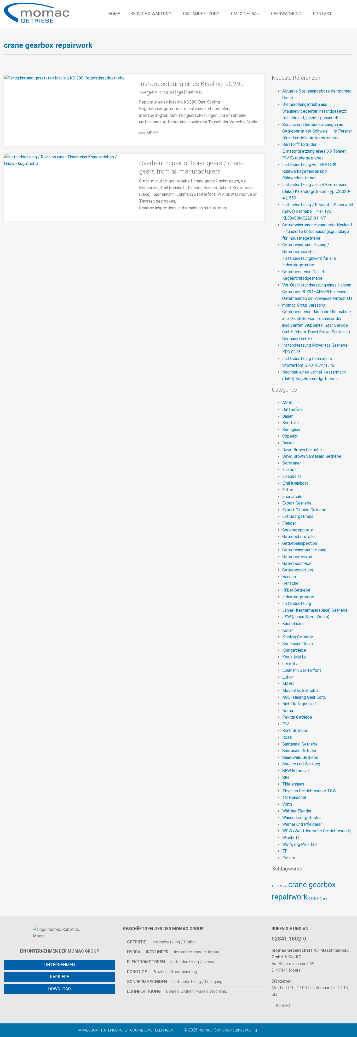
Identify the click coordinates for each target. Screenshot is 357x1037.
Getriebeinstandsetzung (304, 549)
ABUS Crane (279, 886)
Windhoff (290, 837)
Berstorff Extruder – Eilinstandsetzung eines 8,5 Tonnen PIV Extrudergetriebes (314, 151)
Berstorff (291, 422)
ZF (284, 851)
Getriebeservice (297, 563)
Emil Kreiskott (295, 483)
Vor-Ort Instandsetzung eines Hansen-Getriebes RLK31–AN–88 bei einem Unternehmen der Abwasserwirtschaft (317, 292)
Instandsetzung (296, 603)
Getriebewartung (297, 570)
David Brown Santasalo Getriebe (311, 456)
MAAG (288, 683)
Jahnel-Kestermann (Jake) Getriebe (315, 610)
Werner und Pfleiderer (302, 824)
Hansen (289, 576)
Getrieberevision (297, 556)
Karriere (59, 976)
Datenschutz (114, 1030)
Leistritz (290, 663)
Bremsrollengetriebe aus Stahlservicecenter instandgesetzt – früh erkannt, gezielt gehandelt (316, 111)
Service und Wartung (301, 763)
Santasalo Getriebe (300, 744)
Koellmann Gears (297, 643)
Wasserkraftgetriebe (301, 817)
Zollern (288, 857)
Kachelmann (293, 623)
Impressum (88, 1030)
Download (59, 988)
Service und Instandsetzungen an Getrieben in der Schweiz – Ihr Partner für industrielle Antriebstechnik (317, 131)
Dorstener (291, 463)
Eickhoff (290, 469)
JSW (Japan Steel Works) (305, 616)
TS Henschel (294, 797)
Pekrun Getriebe (297, 717)
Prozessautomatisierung (162, 971)
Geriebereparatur (297, 530)
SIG (285, 777)
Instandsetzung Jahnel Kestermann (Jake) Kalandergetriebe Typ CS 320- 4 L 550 (316, 191)
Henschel (291, 583)
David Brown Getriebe (302, 449)
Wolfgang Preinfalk (300, 844)
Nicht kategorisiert (299, 703)
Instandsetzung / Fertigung (174, 981)
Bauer (287, 416)
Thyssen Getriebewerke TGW (309, 790)
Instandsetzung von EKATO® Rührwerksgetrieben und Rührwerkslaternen (309, 171)
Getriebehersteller (299, 536)
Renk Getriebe (295, 730)
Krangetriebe (294, 650)
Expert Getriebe (297, 503)
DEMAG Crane (318, 898)
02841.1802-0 (289, 939)
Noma (287, 710)
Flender (289, 523)
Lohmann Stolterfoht (301, 670)
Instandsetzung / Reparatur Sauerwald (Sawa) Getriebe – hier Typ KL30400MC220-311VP (317, 211)
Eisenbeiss (292, 476)
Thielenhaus (293, 784)
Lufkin (287, 677)
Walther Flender (297, 811)
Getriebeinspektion (299, 543)
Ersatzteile (292, 496)
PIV (285, 723)
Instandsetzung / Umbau (162, 941)
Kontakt (283, 1005)
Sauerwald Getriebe (300, 757)
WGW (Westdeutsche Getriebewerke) (317, 830)
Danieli (288, 442)
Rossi (287, 737)
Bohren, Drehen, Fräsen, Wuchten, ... (178, 991)
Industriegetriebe (298, 596)
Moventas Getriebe (300, 690)
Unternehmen (59, 964)
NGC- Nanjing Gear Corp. (304, 697)
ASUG (287, 402)
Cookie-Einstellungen (151, 1030)
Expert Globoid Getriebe (304, 509)
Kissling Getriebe (297, 636)
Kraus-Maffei (294, 657)
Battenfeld (292, 409)
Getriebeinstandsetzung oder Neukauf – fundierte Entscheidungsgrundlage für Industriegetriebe (317, 231)
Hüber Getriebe (296, 590)
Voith (287, 804)
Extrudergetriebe (298, 516)
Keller (287, 630)
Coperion (290, 436)
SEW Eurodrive (295, 770)
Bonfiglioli (291, 429)
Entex (287, 489)
